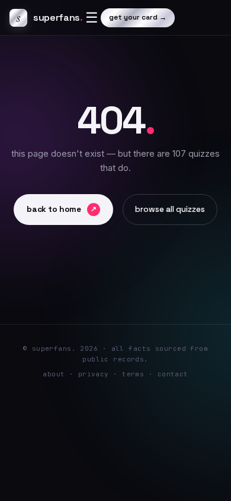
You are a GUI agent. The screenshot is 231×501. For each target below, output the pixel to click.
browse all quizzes (170, 209)
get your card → (137, 17)
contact (173, 374)
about (54, 374)
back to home (62, 209)
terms (133, 374)
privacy (93, 374)
